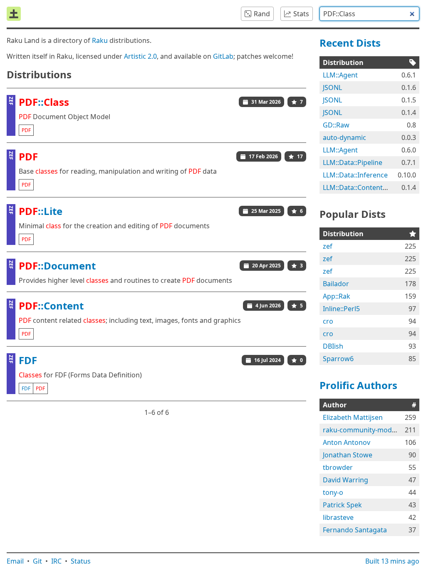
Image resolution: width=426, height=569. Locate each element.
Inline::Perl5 (341, 308)
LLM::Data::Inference (355, 175)
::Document (57, 265)
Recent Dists (350, 43)
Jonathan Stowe (347, 454)
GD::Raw (336, 125)
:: (44, 102)
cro (328, 321)
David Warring (345, 479)
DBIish (333, 346)
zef (327, 246)
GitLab (223, 56)
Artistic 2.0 (140, 56)
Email (15, 561)
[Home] (14, 14)
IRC (56, 561)
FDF (28, 360)
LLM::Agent (340, 75)
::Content (51, 305)
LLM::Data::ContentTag (358, 187)
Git (37, 561)
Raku (100, 40)
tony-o (333, 492)
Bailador (336, 283)
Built (392, 561)
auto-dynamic (344, 137)
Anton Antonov (346, 442)
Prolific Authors (358, 385)
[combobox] (369, 14)
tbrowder (338, 467)
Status (81, 561)
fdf (26, 388)
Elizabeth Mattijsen (353, 417)
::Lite (40, 211)
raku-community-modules (364, 429)
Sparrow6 (338, 358)
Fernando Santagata (355, 529)
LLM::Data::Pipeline (352, 162)
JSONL (332, 87)
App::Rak (336, 296)
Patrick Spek (342, 504)
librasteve (338, 517)
